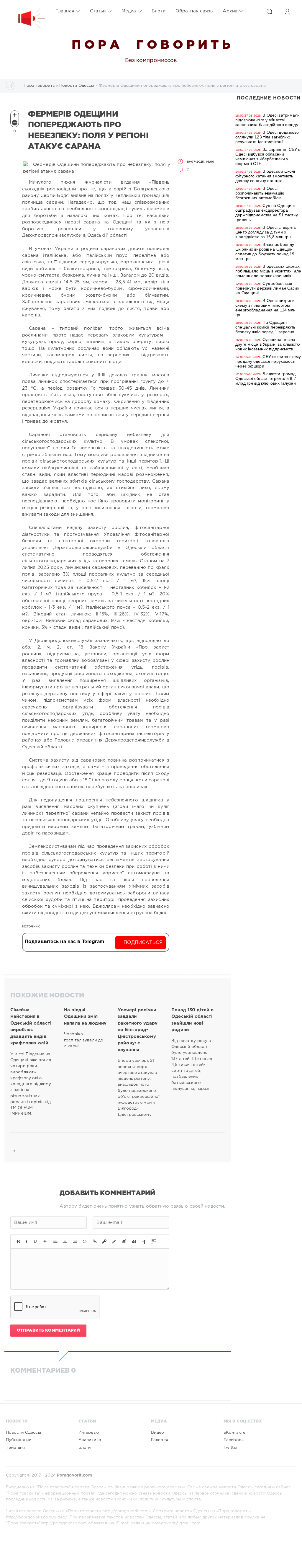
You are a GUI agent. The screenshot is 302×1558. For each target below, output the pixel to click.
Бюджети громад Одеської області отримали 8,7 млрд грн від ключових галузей (265, 378)
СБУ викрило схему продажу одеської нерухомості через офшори (268, 361)
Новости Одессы (23, 1432)
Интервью (88, 1432)
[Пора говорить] (25, 11)
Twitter (231, 1447)
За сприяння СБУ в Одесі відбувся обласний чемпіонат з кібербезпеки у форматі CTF (267, 156)
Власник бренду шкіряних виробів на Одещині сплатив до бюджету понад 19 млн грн (264, 251)
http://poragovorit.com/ (126, 1511)
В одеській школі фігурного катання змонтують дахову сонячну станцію (265, 176)
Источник (31, 926)
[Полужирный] (18, 1241)
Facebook (234, 1440)
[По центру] (65, 1241)
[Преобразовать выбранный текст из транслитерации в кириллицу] (144, 1241)
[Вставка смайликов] (85, 1241)
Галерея (159, 1440)
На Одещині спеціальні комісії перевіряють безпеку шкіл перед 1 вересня (265, 327)
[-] (15, 123)
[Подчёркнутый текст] (35, 1241)
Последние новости (269, 98)
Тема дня (15, 1447)
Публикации (19, 1440)
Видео (157, 1432)
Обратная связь (194, 11)
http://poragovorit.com (64, 1523)
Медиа (129, 11)
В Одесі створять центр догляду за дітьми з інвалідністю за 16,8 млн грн (265, 232)
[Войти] (287, 11)
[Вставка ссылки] (95, 1241)
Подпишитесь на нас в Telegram (64, 942)
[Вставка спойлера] (154, 1241)
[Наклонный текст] (26, 1241)
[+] (15, 115)
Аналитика (89, 1440)
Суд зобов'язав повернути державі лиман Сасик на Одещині (267, 288)
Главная (64, 11)
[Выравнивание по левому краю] (55, 1241)
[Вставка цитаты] (134, 1241)
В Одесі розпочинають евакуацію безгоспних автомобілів (259, 193)
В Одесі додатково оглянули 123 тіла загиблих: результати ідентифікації (267, 137)
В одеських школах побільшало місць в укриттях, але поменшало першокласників (268, 271)
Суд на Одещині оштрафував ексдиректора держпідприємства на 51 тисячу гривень (266, 212)
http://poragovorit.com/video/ (36, 1517)
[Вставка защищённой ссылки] (104, 1241)
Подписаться (143, 942)
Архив (230, 11)
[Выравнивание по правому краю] (75, 1241)
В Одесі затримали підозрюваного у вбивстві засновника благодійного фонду (267, 120)
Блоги (158, 11)
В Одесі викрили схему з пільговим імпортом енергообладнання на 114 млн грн (265, 307)
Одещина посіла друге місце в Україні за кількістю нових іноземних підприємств (267, 344)
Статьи (98, 11)
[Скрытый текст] (124, 1241)
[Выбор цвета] (114, 1241)
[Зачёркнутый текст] (45, 1241)
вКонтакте (234, 1432)
